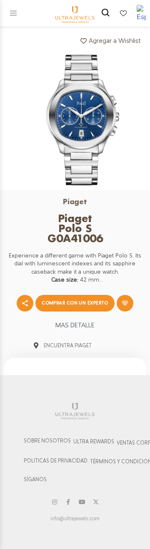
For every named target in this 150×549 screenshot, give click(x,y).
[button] (13, 13)
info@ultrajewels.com (75, 519)
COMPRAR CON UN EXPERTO (75, 303)
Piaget (75, 201)
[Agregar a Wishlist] (125, 303)
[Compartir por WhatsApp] (25, 303)
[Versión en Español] (141, 13)
